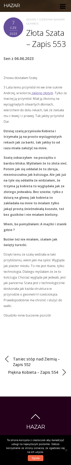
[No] (66, 450)
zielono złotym (42, 93)
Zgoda (35, 458)
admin (31, 19)
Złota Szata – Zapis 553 (46, 38)
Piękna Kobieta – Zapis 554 (33, 372)
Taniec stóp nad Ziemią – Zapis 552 (36, 361)
